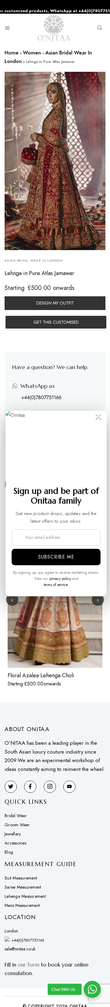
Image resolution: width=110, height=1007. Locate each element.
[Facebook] (30, 787)
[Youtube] (69, 787)
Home (12, 52)
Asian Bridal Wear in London (34, 260)
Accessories (15, 843)
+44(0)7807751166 (41, 397)
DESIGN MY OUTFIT (55, 303)
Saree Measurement (23, 887)
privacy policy (60, 578)
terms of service (56, 584)
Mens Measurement (22, 905)
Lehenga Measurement (25, 896)
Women (32, 52)
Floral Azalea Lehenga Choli (41, 675)
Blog (9, 852)
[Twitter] (11, 787)
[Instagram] (50, 787)
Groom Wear (17, 825)
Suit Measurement (21, 878)
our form (28, 964)
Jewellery (13, 834)
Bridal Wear (16, 816)
